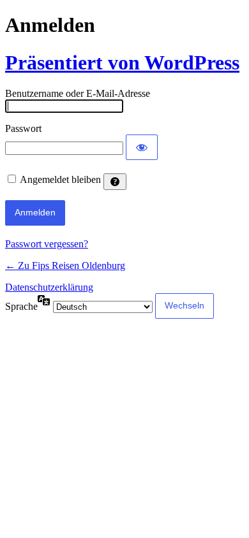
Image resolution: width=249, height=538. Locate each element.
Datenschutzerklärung (49, 287)
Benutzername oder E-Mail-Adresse (77, 93)
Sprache (21, 306)
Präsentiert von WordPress (122, 62)
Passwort (23, 128)
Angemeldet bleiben (60, 179)
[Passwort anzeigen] (142, 147)
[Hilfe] (114, 181)
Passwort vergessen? (46, 243)
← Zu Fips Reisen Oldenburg (65, 265)
